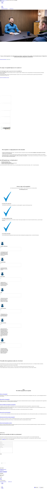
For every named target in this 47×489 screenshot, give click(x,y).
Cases (2, 486)
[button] (3, 59)
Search (16, 0)
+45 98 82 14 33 (11, 8)
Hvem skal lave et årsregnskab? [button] (5, 399)
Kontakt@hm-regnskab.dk (3, 469)
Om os (1, 478)
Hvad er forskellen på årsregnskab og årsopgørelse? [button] (8, 404)
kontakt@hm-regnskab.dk (4, 8)
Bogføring (4, 484)
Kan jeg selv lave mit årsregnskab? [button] (5, 412)
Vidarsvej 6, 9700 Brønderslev (3, 471)
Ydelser (2, 483)
